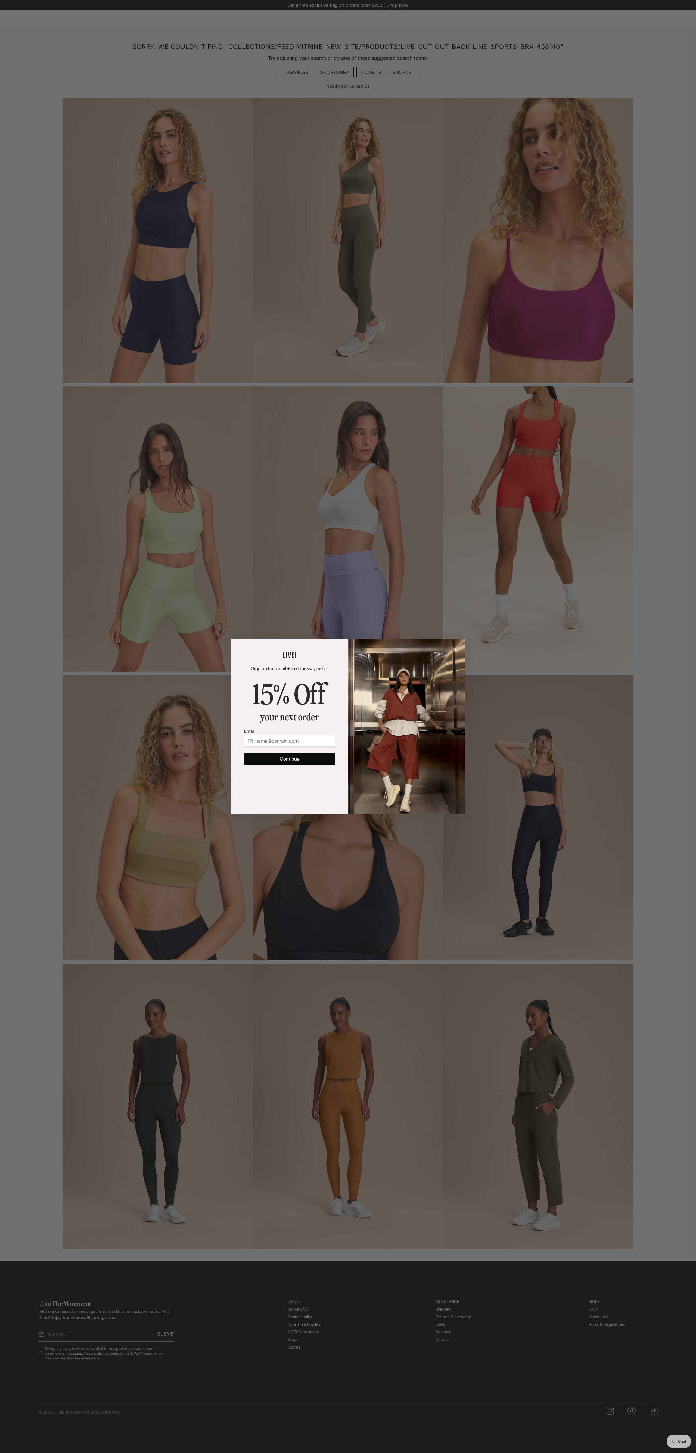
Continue (290, 759)
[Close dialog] (454, 649)
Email (249, 731)
